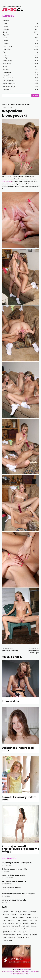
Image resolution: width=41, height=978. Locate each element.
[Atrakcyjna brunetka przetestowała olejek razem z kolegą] (20, 824)
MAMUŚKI (18, 971)
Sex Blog (22, 969)
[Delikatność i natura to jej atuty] (20, 725)
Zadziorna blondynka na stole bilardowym (18, 894)
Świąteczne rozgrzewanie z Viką (14, 869)
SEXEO (17, 969)
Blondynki (5, 104)
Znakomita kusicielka (10, 651)
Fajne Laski (20, 104)
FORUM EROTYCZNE (27, 971)
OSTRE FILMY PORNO (8, 971)
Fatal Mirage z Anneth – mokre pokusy (17, 863)
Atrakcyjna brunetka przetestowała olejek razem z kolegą (20, 849)
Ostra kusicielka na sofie (11, 888)
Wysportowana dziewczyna (33, 652)
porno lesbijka (7, 181)
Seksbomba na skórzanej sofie (14, 881)
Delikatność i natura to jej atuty (18, 749)
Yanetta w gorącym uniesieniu (14, 900)
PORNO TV (27, 974)
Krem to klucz (10, 701)
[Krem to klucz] (20, 678)
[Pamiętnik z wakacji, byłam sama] (20, 774)
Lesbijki (27, 104)
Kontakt (28, 969)
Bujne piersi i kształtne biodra (13, 875)
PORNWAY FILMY (18, 974)
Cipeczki (12, 104)
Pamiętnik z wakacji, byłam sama (19, 798)
